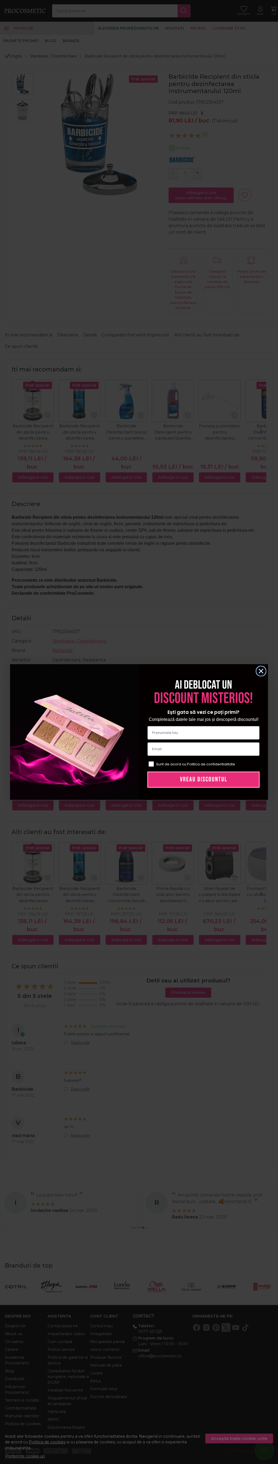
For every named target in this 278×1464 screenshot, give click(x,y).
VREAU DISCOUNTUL (203, 779)
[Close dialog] (261, 671)
